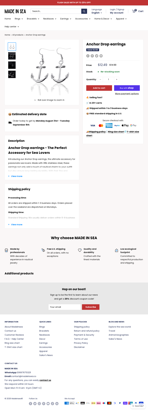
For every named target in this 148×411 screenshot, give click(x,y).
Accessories (81, 18)
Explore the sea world (120, 326)
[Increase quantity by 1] (116, 79)
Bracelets (32, 18)
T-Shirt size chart (13, 347)
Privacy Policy (81, 342)
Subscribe (90, 307)
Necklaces (48, 18)
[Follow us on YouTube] (48, 403)
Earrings (64, 18)
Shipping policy (82, 326)
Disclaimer (79, 347)
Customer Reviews (14, 334)
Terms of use (81, 338)
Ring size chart (12, 342)
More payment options (127, 93)
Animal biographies (119, 334)
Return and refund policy (86, 330)
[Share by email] (101, 56)
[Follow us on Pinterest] (43, 403)
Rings (17, 18)
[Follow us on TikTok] (52, 403)
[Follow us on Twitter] (35, 403)
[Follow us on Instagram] (39, 403)
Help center (10, 26)
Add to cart (99, 88)
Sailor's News (46, 355)
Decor (42, 338)
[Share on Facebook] (87, 56)
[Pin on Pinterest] (92, 56)
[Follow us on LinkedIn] (57, 403)
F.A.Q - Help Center (14, 338)
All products (17, 35)
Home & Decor (101, 18)
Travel (112, 330)
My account (116, 12)
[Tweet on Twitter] (96, 56)
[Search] (84, 11)
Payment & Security (84, 334)
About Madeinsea (14, 326)
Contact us (10, 330)
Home (8, 18)
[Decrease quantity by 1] (100, 79)
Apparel (120, 18)
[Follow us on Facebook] (30, 403)
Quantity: (91, 79)
